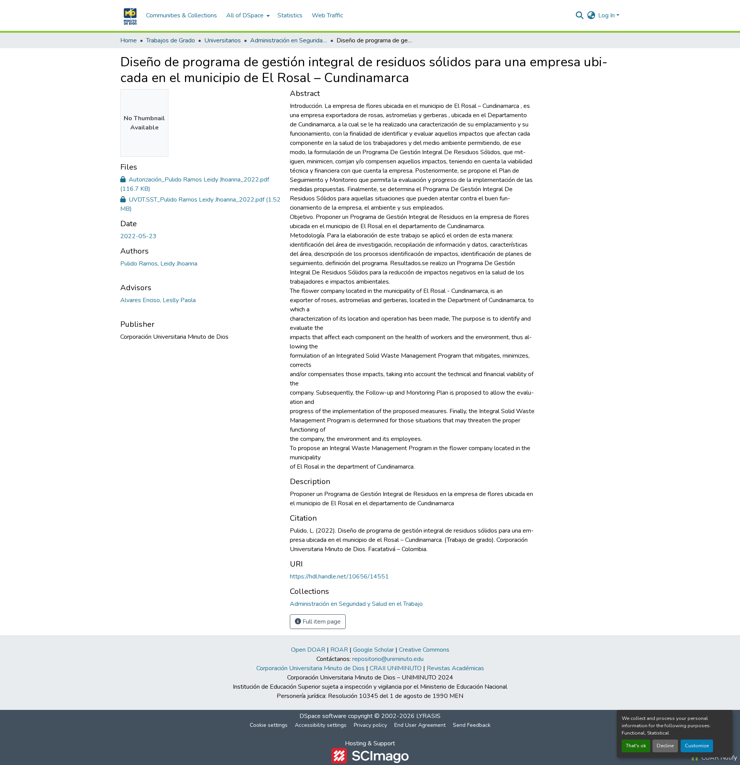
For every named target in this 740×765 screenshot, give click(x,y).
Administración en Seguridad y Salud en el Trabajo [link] (288, 40)
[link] (200, 184)
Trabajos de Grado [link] (170, 40)
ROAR (339, 650)
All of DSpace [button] (245, 15)
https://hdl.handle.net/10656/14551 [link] (339, 576)
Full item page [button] (321, 621)
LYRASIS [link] (428, 716)
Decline (665, 745)
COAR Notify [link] (718, 757)
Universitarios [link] (222, 40)
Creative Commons (424, 650)
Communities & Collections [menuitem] (181, 15)
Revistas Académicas (455, 668)
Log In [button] (607, 15)
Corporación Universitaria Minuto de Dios (310, 668)
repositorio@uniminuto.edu (388, 659)
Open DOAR (308, 650)
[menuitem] (247, 15)
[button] (129, 15)
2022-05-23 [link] (138, 236)
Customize (697, 745)
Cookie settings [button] (269, 725)
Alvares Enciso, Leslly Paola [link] (158, 300)
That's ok (636, 745)
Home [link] (128, 40)
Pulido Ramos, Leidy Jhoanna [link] (158, 263)
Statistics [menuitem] (290, 15)
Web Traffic (327, 15)
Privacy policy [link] (370, 725)
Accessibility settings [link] (320, 725)
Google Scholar (373, 650)
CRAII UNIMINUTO (396, 668)
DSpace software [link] (322, 716)
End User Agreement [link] (420, 725)
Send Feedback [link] (472, 725)
